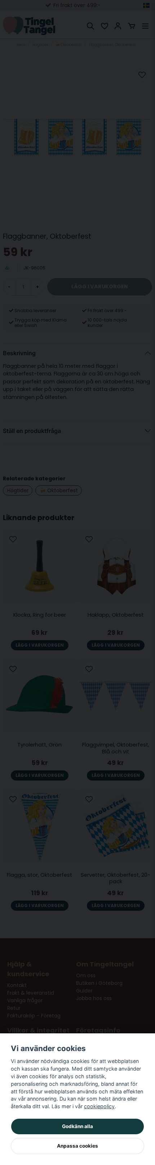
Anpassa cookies (77, 1146)
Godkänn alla (77, 1126)
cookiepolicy (99, 1106)
